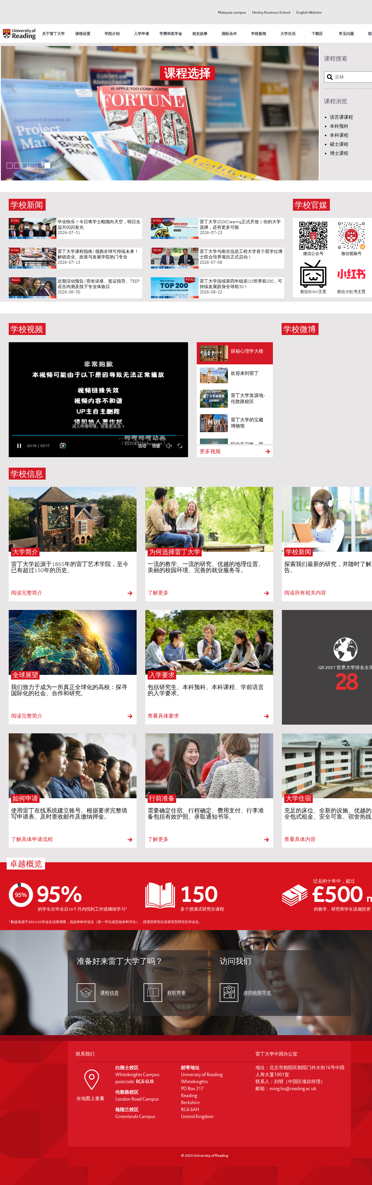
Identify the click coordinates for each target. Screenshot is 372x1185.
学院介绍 (112, 33)
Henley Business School (271, 12)
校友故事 (200, 33)
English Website (309, 12)
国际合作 (229, 33)
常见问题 (346, 33)
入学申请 (141, 33)
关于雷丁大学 (53, 33)
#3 (27, 164)
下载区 (317, 33)
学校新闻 (258, 33)
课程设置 (82, 33)
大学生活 (288, 33)
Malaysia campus (232, 12)
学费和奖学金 (171, 33)
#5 (42, 164)
